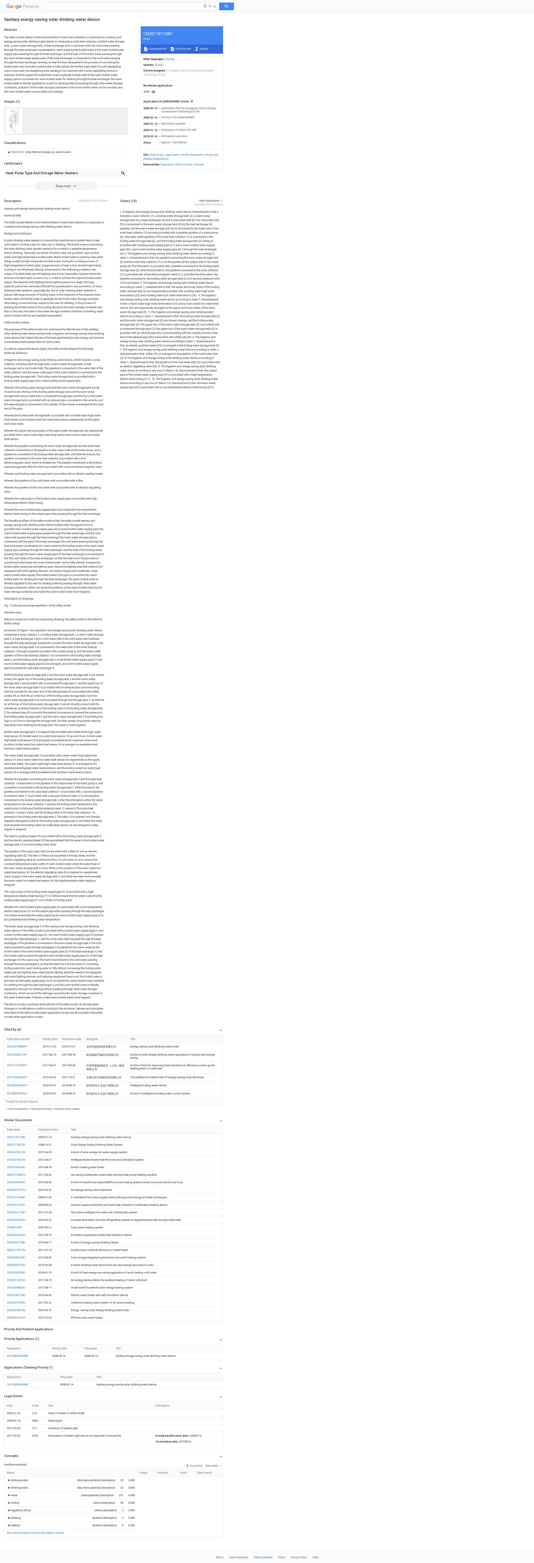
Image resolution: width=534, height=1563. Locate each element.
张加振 (159, 64)
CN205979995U (16, 1302)
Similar (203, 48)
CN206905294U (16, 1272)
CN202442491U (16, 1234)
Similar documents (192, 154)
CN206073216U (16, 1152)
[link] (39, 152)
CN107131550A (16, 1065)
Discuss (199, 164)
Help (315, 1557)
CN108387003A (16, 1093)
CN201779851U (16, 1174)
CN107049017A (16, 1054)
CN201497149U (16, 1295)
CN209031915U (16, 1265)
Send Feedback (238, 1557)
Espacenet (167, 164)
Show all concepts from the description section (35, 1532)
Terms (281, 1557)
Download (195, 1465)
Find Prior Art (183, 48)
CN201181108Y (16, 1137)
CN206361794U (16, 1212)
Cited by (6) (156, 154)
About (219, 1557)
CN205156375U (16, 1310)
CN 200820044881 (18, 1355)
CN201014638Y (16, 1197)
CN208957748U (16, 1242)
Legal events (172, 154)
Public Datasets (263, 1557)
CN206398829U (16, 1287)
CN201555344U (16, 1167)
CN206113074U (16, 1280)
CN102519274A (16, 1159)
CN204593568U (16, 1182)
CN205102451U (16, 1219)
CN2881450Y (14, 1227)
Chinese (170, 59)
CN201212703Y (16, 1204)
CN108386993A (16, 1085)
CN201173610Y (16, 1144)
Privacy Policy (299, 1557)
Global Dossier (184, 164)
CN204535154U (16, 1257)
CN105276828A (16, 1046)
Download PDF (157, 48)
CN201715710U (16, 1250)
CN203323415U (16, 1317)
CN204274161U (16, 1189)
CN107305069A (16, 1077)
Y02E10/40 (17, 152)
